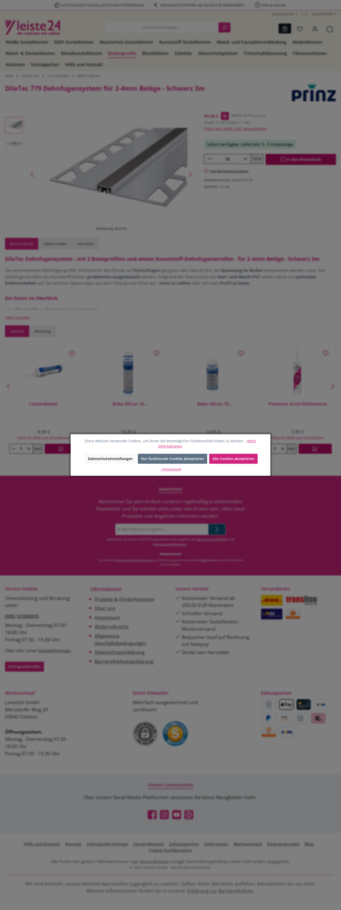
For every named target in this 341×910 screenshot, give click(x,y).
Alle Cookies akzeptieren (233, 458)
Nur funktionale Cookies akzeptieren (172, 458)
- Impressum (170, 469)
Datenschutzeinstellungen (110, 458)
